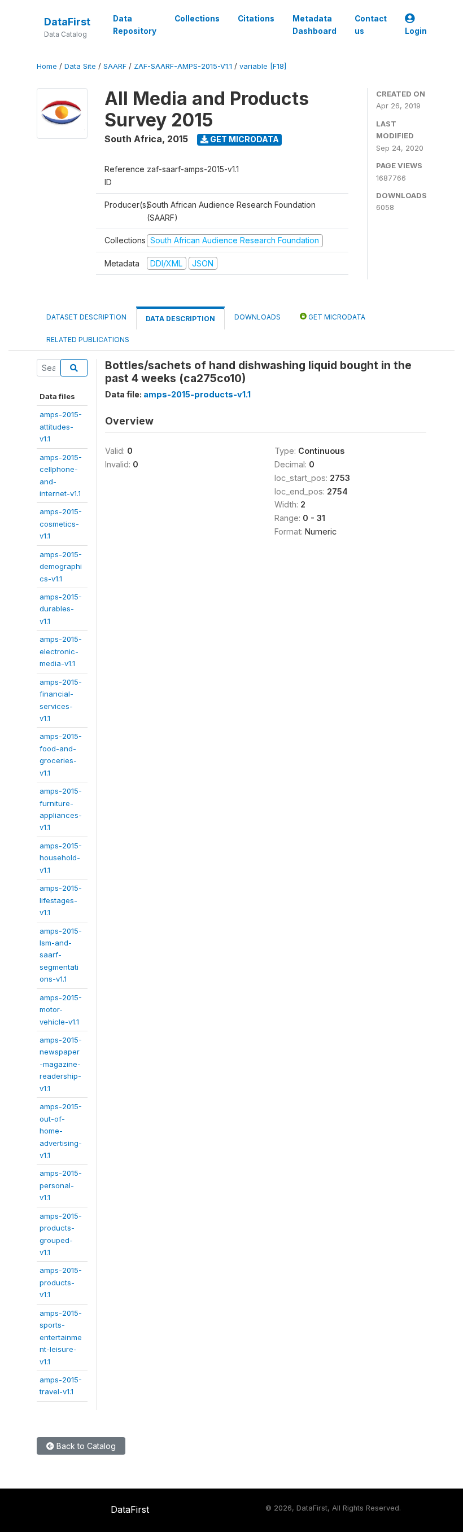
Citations (256, 18)
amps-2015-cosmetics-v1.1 (61, 523)
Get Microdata (243, 139)
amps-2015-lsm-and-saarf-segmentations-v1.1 (61, 955)
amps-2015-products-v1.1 (61, 1282)
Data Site (80, 66)
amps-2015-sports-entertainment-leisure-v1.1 (61, 1337)
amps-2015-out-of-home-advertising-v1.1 (61, 1130)
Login (416, 31)
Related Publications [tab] (87, 339)
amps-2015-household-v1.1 (61, 857)
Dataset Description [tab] (86, 317)
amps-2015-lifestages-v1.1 (61, 900)
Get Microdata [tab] (336, 317)
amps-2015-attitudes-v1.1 (61, 426)
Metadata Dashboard (314, 25)
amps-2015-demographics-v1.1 (61, 566)
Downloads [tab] (257, 317)
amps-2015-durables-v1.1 (61, 608)
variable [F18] (262, 66)
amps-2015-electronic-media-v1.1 (61, 651)
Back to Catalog (85, 1446)
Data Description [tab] (180, 318)
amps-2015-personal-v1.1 (61, 1185)
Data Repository (134, 25)
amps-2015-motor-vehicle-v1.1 (61, 1009)
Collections (197, 18)
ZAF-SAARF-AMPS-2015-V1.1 (183, 66)
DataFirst (67, 22)
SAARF (114, 66)
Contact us (371, 25)
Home (47, 66)
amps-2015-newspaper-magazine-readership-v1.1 (61, 1064)
